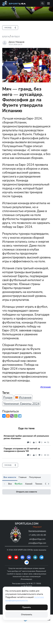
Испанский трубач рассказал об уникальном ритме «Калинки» (26, 437)
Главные (23, 477)
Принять (26, 607)
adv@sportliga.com (37, 539)
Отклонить (26, 614)
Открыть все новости (26, 491)
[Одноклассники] (8, 416)
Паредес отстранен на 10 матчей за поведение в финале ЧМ (22, 450)
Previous (4, 484)
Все (10, 483)
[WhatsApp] (16, 416)
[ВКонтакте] (4, 416)
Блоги (5, 36)
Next (48, 484)
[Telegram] (19, 416)
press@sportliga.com (37, 543)
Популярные (35, 477)
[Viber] (12, 416)
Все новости (10, 477)
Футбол (15, 36)
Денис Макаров (16, 42)
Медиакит (37, 527)
